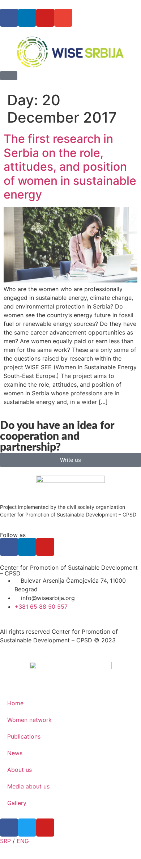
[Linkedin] (27, 18)
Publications (23, 736)
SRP (5, 841)
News (14, 753)
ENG (23, 841)
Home (15, 703)
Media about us (28, 786)
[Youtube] (45, 18)
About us (19, 769)
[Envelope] (63, 18)
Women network (29, 719)
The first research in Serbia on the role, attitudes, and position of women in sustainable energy (70, 166)
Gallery (16, 803)
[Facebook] (9, 18)
